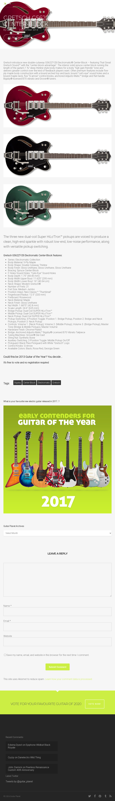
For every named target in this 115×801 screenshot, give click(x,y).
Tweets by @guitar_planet (19, 781)
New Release (58, 29)
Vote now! (94, 704)
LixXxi (10, 29)
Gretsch (56, 382)
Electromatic (44, 382)
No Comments (20, 37)
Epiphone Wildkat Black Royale (29, 746)
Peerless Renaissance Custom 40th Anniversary (28, 768)
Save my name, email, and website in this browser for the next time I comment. (47, 655)
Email (7, 621)
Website (7, 636)
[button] (110, 3)
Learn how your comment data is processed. (69, 679)
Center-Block (29, 382)
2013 (47, 29)
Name (7, 605)
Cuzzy (11, 757)
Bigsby (17, 382)
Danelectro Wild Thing (29, 757)
